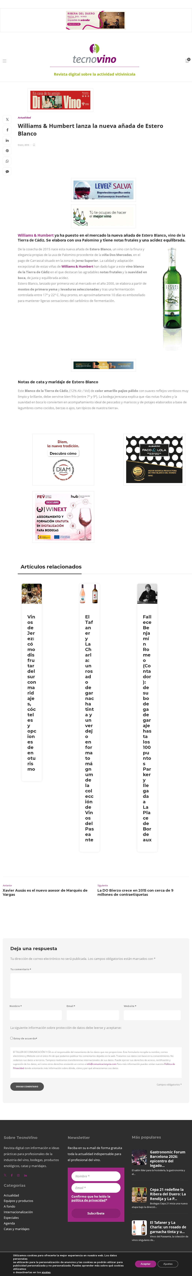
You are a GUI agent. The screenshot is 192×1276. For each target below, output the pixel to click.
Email (71, 1006)
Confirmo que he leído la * (90, 1198)
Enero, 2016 (23, 144)
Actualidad (24, 117)
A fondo (9, 1206)
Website (130, 1006)
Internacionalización (18, 1212)
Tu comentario (20, 969)
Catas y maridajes (16, 1229)
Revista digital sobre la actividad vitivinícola (94, 74)
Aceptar (146, 1264)
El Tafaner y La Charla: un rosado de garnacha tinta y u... (168, 1227)
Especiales (11, 1217)
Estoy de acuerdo (25, 1038)
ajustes (46, 1272)
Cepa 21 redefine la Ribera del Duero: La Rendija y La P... (168, 1194)
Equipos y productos (18, 1201)
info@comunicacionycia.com (101, 1064)
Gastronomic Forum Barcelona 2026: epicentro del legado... (167, 1159)
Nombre (16, 1006)
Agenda (9, 1223)
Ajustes (167, 1264)
